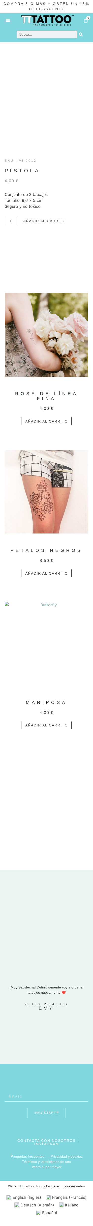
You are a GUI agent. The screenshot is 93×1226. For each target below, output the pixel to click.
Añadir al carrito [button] (46, 421)
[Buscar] (81, 34)
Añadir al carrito (44, 221)
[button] (8, 20)
